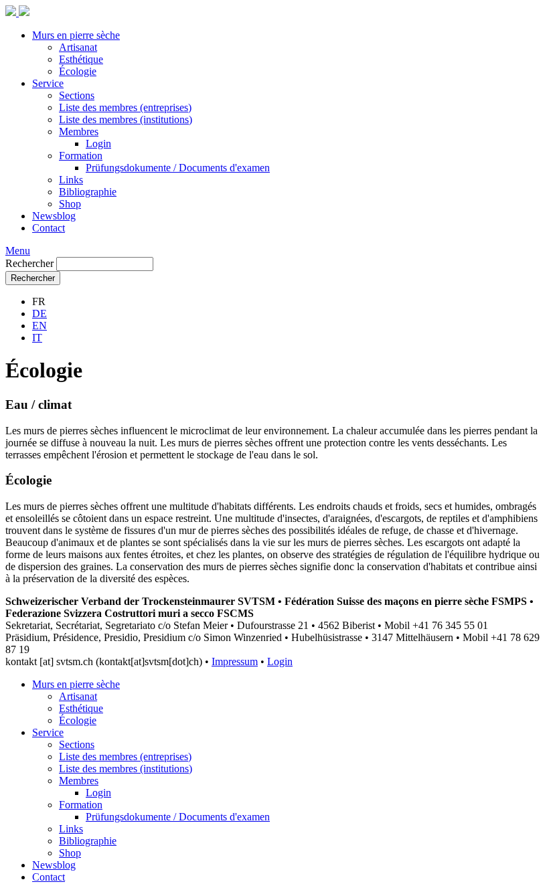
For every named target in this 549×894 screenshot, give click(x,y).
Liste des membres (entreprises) (125, 107)
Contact (48, 228)
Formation (80, 155)
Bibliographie (87, 191)
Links (71, 179)
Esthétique (81, 59)
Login (98, 143)
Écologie (77, 71)
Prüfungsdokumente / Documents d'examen (178, 167)
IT (37, 337)
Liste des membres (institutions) (125, 119)
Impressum (235, 661)
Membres (78, 131)
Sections (76, 95)
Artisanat (78, 47)
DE (39, 313)
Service (48, 83)
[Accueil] (17, 12)
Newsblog (54, 215)
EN (39, 325)
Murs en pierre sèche (76, 35)
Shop (70, 203)
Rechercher (29, 263)
